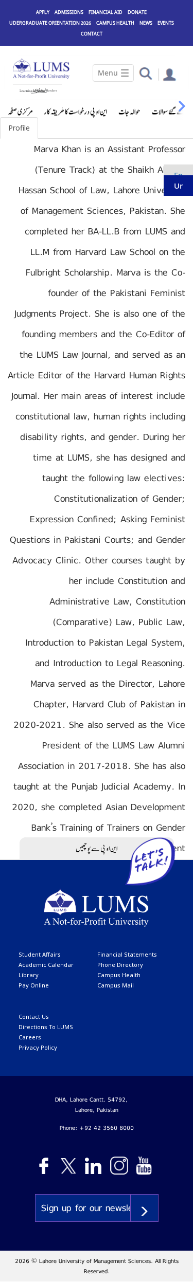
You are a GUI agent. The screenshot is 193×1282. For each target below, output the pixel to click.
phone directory (120, 964)
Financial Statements (127, 954)
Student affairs (40, 954)
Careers (30, 1037)
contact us (34, 1016)
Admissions (69, 12)
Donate (137, 12)
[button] (145, 73)
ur (178, 185)
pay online (34, 985)
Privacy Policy (38, 1047)
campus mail (115, 985)
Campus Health (115, 23)
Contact (91, 33)
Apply (42, 12)
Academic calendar (46, 964)
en (178, 175)
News (145, 23)
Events (165, 23)
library (29, 975)
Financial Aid (105, 12)
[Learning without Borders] (37, 89)
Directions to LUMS (46, 1027)
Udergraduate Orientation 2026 (50, 23)
